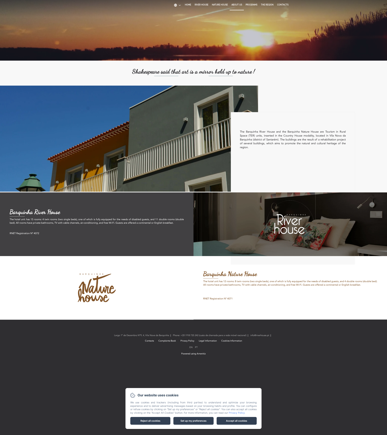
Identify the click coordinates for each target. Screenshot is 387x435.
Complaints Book (167, 340)
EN (191, 347)
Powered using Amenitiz (193, 353)
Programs (251, 4)
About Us (236, 4)
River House (201, 4)
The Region (267, 4)
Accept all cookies (236, 420)
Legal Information (208, 340)
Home (188, 4)
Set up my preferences (193, 420)
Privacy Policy (187, 340)
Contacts (282, 4)
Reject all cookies (150, 420)
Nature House (220, 4)
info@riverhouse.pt (259, 335)
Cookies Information (231, 340)
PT (196, 347)
